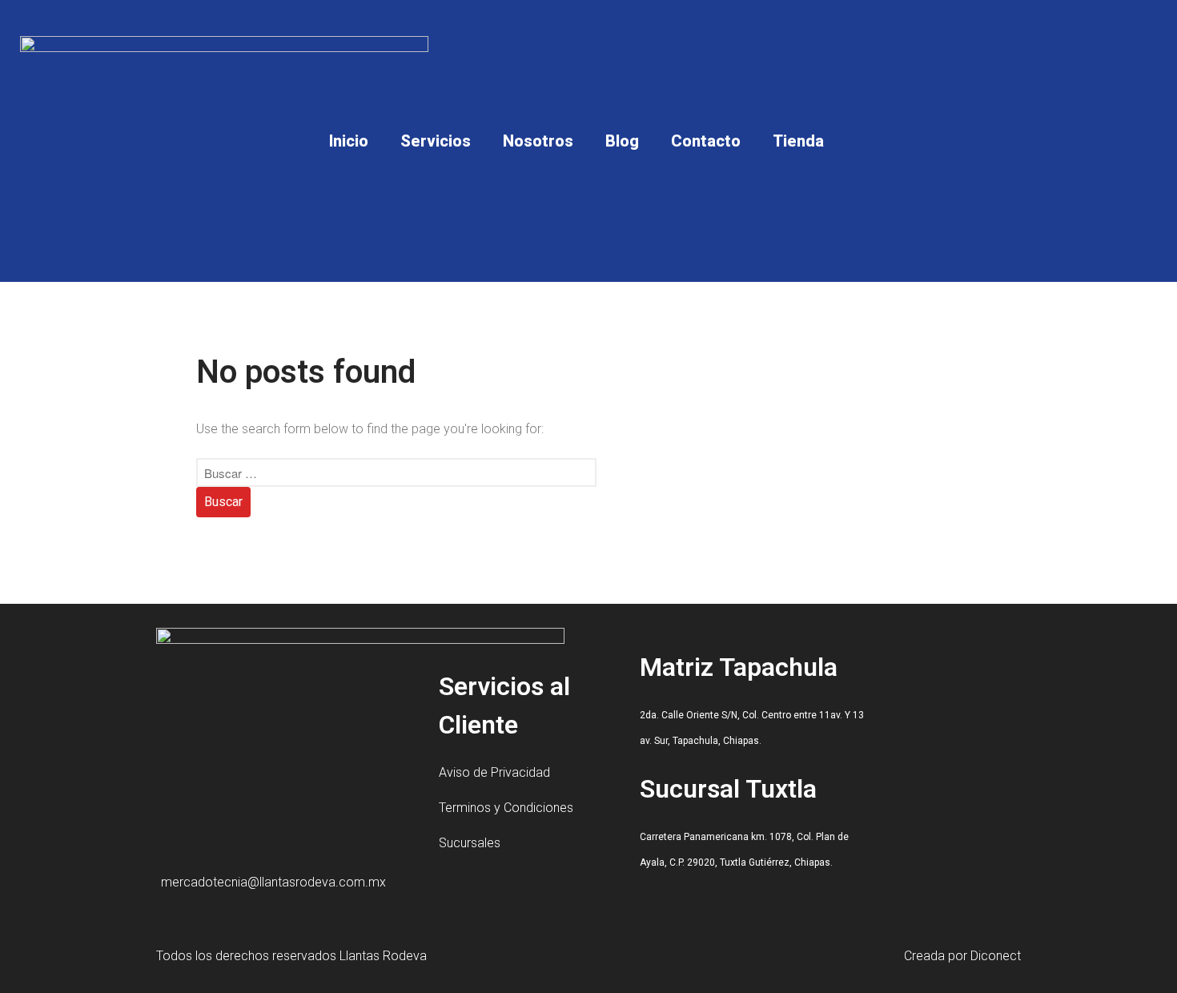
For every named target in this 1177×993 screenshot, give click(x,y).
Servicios (435, 141)
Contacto (706, 141)
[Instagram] (1054, 141)
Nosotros (538, 141)
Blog (622, 141)
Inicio (348, 141)
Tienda (798, 141)
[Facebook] (994, 141)
